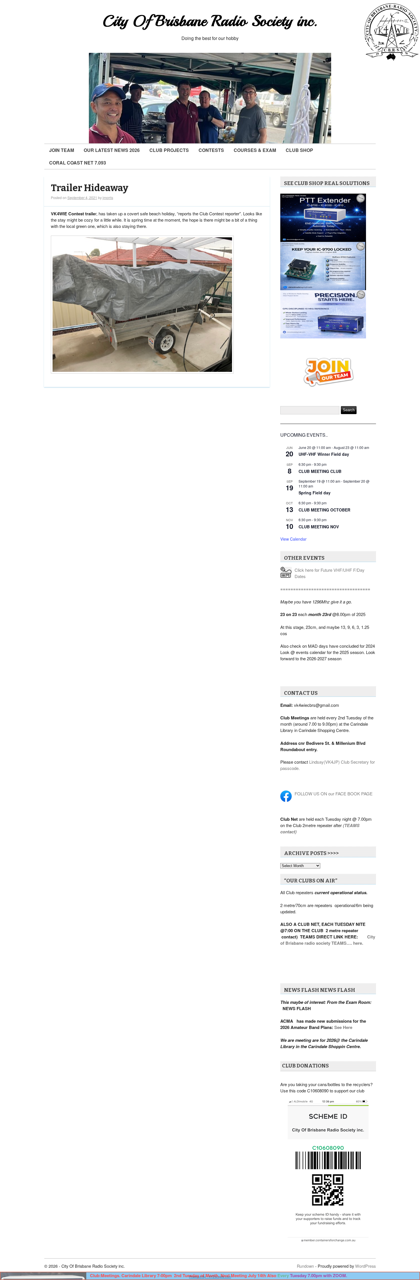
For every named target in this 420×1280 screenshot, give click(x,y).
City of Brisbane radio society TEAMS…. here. (327, 940)
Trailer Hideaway (89, 188)
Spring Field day (315, 492)
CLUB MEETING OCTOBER (324, 510)
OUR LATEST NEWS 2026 (112, 150)
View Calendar (293, 539)
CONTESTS (211, 150)
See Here (343, 1027)
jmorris (108, 197)
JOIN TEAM (61, 150)
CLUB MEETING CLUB (320, 471)
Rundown (305, 1266)
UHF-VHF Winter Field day (324, 454)
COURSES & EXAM (255, 150)
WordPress (365, 1266)
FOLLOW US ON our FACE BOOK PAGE (334, 794)
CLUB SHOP (299, 150)
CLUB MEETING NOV (319, 526)
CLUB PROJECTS (169, 150)
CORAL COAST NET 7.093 (77, 162)
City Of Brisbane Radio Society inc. (210, 21)
